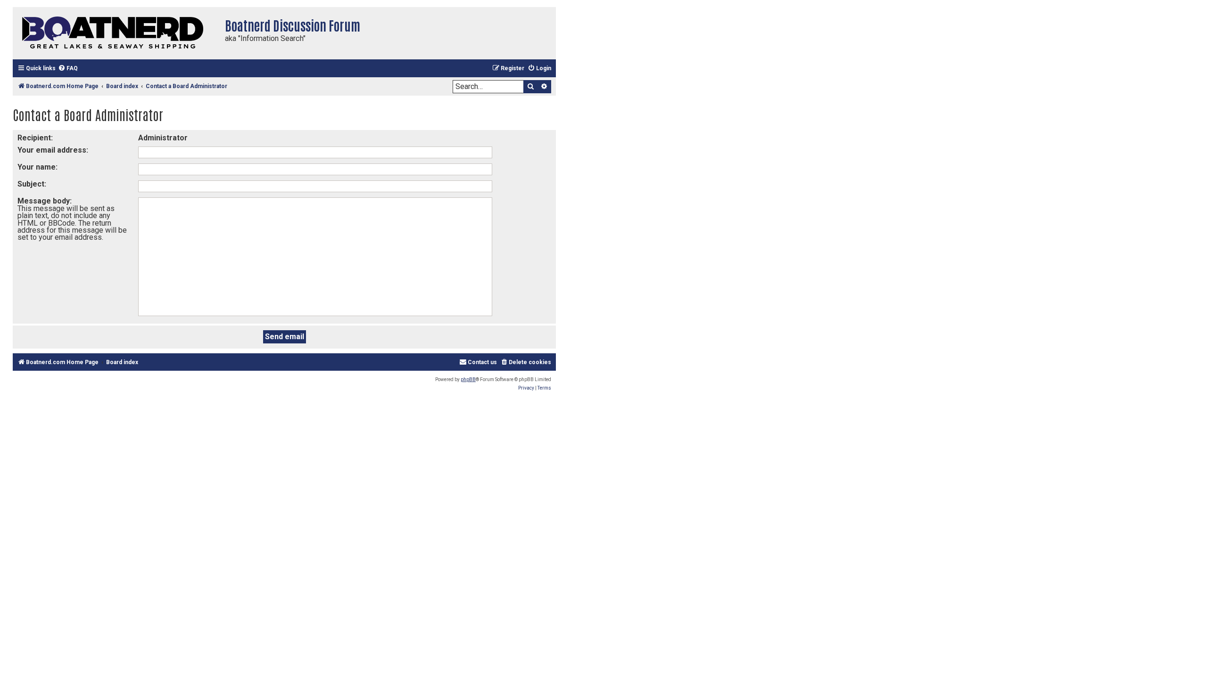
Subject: (31, 183)
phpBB (468, 379)
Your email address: (52, 150)
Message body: (44, 200)
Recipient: (35, 137)
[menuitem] (68, 68)
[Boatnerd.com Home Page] (116, 33)
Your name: (37, 167)
